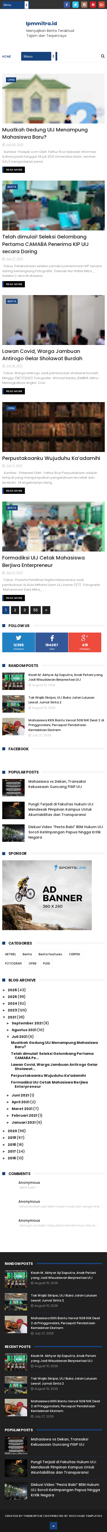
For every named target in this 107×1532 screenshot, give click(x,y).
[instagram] (84, 4)
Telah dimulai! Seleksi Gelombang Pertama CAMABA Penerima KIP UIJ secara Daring (45, 244)
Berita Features (50, 954)
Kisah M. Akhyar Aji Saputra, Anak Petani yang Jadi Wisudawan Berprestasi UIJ (65, 677)
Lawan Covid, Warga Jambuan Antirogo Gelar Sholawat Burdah (42, 355)
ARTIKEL (10, 954)
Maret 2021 (22, 1108)
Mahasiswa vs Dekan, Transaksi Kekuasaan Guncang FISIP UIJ (57, 784)
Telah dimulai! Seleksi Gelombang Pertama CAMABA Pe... (52, 1055)
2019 (12, 1137)
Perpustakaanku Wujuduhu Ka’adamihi (51, 458)
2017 (12, 1151)
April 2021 (21, 1101)
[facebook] (67, 4)
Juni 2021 (21, 1095)
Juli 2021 (20, 1036)
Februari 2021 (25, 1115)
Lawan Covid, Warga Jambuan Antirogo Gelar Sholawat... (54, 1066)
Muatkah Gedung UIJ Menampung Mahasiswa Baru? (45, 133)
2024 (13, 1003)
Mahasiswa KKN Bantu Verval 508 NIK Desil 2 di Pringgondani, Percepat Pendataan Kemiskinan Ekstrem (66, 725)
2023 (13, 1010)
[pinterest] (93, 4)
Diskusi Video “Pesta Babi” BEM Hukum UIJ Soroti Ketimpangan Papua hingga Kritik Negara (65, 832)
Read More (14, 170)
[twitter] (75, 4)
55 (35, 610)
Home (6, 56)
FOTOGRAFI (13, 963)
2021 (12, 1017)
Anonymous (29, 1183)
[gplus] (102, 4)
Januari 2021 (24, 1122)
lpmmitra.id (41, 23)
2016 (12, 1158)
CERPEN (74, 954)
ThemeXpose (33, 1516)
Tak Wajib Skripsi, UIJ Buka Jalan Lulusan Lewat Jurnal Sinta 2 (61, 700)
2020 (13, 1130)
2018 (12, 1144)
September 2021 (27, 1023)
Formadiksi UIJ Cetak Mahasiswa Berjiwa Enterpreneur (43, 561)
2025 (13, 996)
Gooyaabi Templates (85, 1516)
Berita (11, 187)
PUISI (46, 963)
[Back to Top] (53, 1526)
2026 (13, 989)
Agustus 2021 (24, 1029)
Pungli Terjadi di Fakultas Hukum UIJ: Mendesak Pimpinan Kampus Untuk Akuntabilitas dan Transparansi (61, 809)
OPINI (11, 80)
